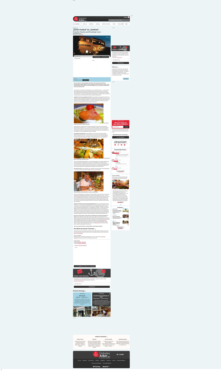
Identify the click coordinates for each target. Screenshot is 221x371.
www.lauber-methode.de (81, 243)
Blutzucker (97, 222)
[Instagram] (119, 145)
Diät (104, 199)
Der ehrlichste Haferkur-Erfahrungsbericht (107, 342)
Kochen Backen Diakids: (117, 212)
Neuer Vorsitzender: (117, 217)
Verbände (97, 360)
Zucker (106, 221)
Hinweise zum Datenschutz (79, 281)
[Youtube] (122, 145)
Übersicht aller (120, 227)
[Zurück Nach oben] (1, 369)
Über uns (79, 360)
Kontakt (113, 360)
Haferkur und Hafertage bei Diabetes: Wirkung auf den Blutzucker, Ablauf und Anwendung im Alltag (94, 342)
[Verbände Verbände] (123, 227)
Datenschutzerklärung (121, 360)
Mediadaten (103, 360)
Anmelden (126, 17)
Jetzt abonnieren (92, 286)
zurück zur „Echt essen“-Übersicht (81, 245)
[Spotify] (125, 145)
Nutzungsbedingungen (107, 363)
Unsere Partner (91, 360)
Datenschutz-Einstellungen (96, 363)
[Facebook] (115, 145)
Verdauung (79, 196)
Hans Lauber (78, 58)
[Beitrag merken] (97, 57)
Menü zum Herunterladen (78, 233)
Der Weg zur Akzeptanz (108, 341)
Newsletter (85, 360)
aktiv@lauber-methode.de (81, 242)
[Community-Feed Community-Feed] (124, 170)
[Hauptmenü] (107, 20)
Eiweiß (102, 220)
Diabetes (98, 85)
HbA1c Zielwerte (119, 341)
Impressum (109, 360)
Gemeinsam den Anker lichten (80, 341)
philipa (116, 169)
